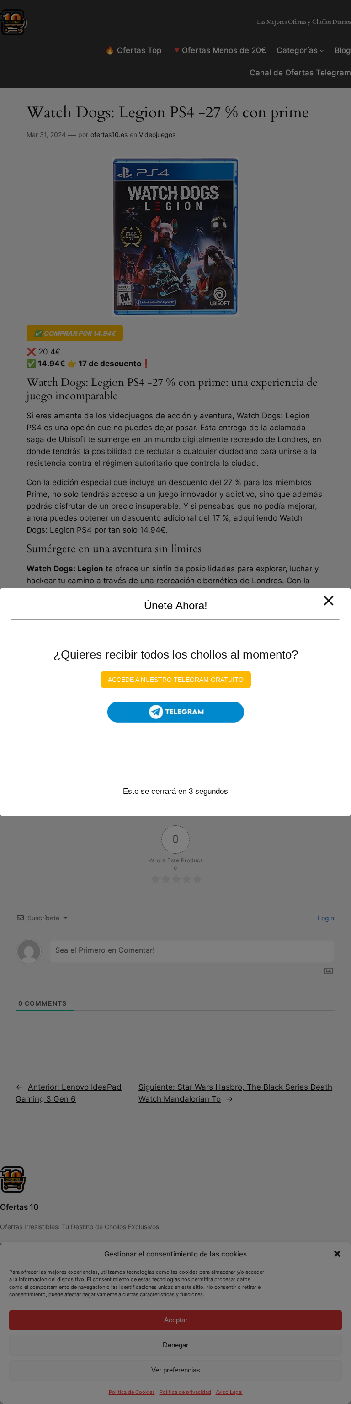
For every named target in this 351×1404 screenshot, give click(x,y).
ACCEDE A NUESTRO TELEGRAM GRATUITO (176, 679)
